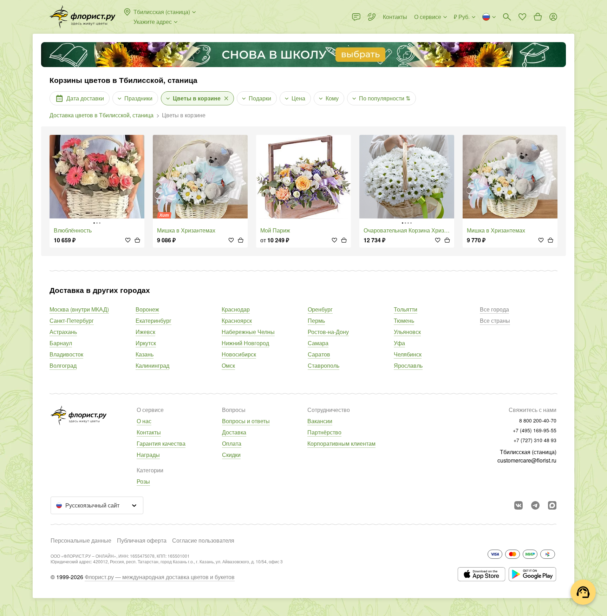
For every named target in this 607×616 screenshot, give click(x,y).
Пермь (316, 320)
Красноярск (237, 320)
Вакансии (319, 421)
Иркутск (146, 343)
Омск (228, 365)
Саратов (319, 354)
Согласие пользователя (203, 540)
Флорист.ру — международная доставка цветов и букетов (160, 577)
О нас (144, 421)
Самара (318, 343)
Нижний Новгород (245, 343)
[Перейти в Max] (552, 505)
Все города (494, 309)
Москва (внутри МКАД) (79, 309)
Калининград (152, 365)
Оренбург (320, 309)
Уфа (399, 343)
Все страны (495, 320)
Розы (143, 481)
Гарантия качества (161, 443)
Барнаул (61, 343)
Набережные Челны (248, 332)
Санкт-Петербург (72, 320)
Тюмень (404, 320)
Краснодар (236, 309)
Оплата (231, 443)
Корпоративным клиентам (341, 443)
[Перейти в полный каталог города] (82, 17)
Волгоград (63, 365)
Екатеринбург (153, 320)
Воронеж (147, 309)
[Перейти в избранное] (522, 17)
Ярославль (408, 365)
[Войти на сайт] (553, 17)
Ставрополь (323, 365)
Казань (145, 354)
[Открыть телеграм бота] (535, 505)
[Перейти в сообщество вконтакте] (518, 505)
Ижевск (145, 332)
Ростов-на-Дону (328, 332)
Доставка (234, 432)
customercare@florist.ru (526, 460)
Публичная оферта (142, 540)
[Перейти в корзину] (538, 17)
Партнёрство (324, 432)
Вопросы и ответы (246, 421)
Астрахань (63, 332)
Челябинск (408, 354)
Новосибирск (239, 354)
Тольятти (405, 309)
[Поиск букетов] (507, 17)
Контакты (149, 432)
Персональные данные (81, 540)
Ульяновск (407, 332)
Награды (148, 455)
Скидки (231, 455)
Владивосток (66, 354)
